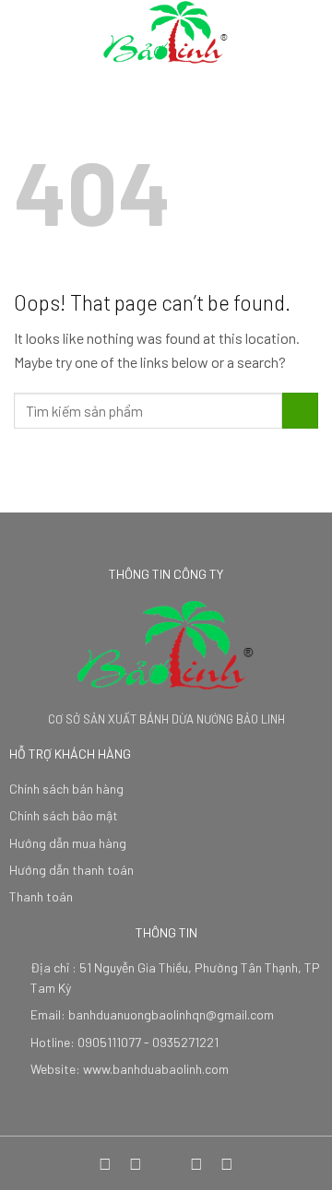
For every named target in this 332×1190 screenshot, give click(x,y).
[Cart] (309, 32)
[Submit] (300, 411)
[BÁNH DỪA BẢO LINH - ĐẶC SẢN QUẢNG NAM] (166, 32)
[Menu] (25, 31)
